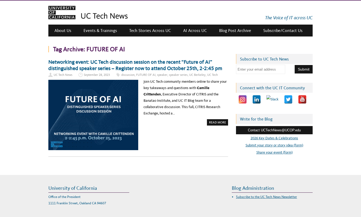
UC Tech (212, 75)
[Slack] (272, 99)
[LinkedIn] (256, 99)
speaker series (178, 75)
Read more (218, 123)
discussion (128, 75)
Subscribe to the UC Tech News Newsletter (266, 197)
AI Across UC (195, 30)
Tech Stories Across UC (150, 30)
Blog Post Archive (235, 30)
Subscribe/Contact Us (283, 30)
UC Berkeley (197, 75)
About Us (62, 30)
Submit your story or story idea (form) (274, 145)
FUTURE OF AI (145, 75)
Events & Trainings (100, 30)
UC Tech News (63, 75)
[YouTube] (302, 99)
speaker (162, 75)
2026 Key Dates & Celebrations (274, 138)
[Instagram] (242, 99)
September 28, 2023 (97, 75)
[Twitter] (288, 99)
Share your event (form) (274, 152)
